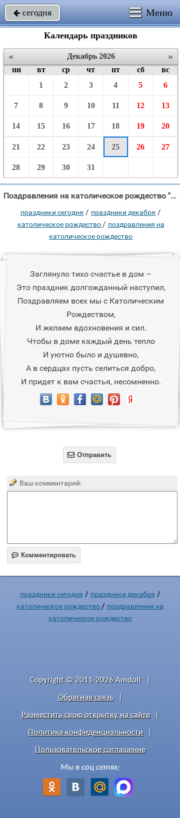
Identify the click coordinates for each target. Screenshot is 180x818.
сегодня (33, 12)
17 (91, 126)
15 (41, 126)
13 (166, 105)
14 (16, 126)
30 (66, 167)
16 (66, 126)
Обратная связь (86, 697)
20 (166, 126)
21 (16, 147)
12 (140, 105)
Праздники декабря (123, 212)
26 (140, 147)
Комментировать (44, 555)
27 (166, 147)
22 (41, 147)
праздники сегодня (52, 212)
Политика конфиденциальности (85, 732)
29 (41, 167)
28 (16, 167)
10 (91, 105)
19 (140, 126)
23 (66, 147)
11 (116, 105)
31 (91, 167)
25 (116, 147)
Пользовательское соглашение (90, 750)
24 (91, 147)
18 (116, 126)
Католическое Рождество (60, 224)
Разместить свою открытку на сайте (86, 715)
